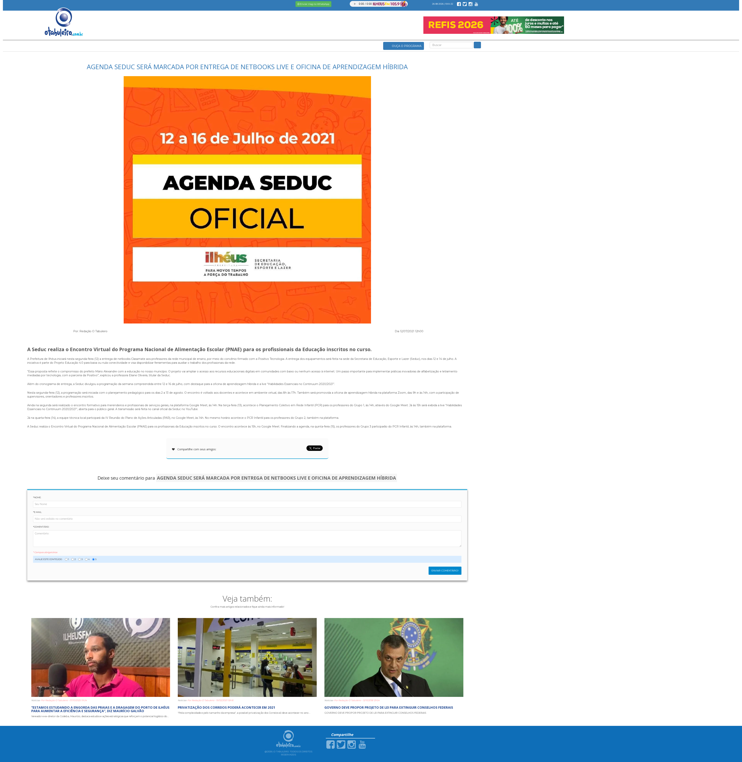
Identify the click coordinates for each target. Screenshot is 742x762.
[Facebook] (330, 744)
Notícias (35, 700)
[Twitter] (341, 744)
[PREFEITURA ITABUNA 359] (493, 25)
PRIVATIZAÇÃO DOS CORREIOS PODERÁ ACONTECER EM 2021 (226, 707)
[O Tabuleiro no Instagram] (470, 4)
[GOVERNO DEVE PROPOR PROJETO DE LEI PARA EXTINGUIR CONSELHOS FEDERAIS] (393, 657)
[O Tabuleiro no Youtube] (476, 4)
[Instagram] (351, 744)
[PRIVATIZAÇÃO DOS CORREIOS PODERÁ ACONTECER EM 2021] (247, 657)
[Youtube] (362, 744)
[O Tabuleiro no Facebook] (459, 4)
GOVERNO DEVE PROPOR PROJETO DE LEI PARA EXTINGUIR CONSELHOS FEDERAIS (388, 707)
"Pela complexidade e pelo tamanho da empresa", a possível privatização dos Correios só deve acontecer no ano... (244, 712)
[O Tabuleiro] (64, 18)
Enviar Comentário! (445, 570)
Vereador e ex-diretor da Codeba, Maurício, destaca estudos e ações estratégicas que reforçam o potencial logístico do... (100, 716)
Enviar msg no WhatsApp (314, 4)
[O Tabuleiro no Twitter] (465, 4)
